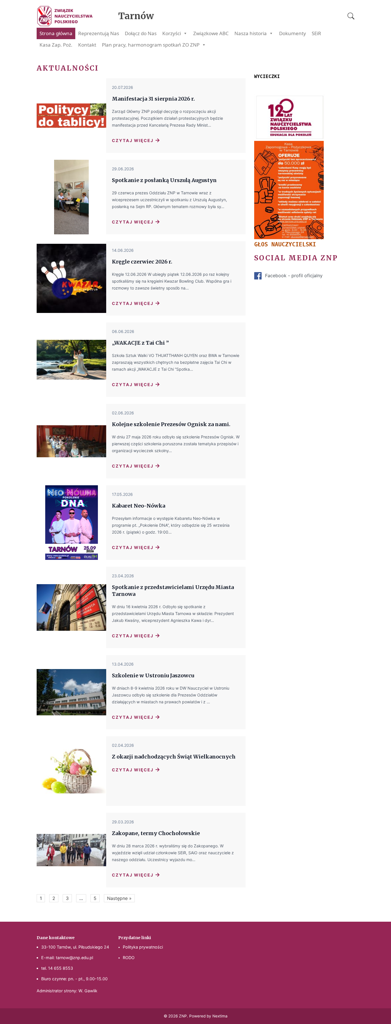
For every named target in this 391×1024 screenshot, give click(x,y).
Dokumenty (292, 33)
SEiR (316, 33)
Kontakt (87, 44)
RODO (129, 957)
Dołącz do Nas (141, 33)
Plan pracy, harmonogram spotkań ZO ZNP (151, 44)
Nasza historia (250, 33)
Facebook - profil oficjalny (294, 275)
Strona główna (56, 33)
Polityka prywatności (143, 947)
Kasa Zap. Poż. (56, 44)
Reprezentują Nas (98, 33)
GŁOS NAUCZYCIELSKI (285, 244)
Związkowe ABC (211, 33)
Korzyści (171, 33)
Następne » (119, 898)
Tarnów (136, 16)
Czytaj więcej (136, 140)
